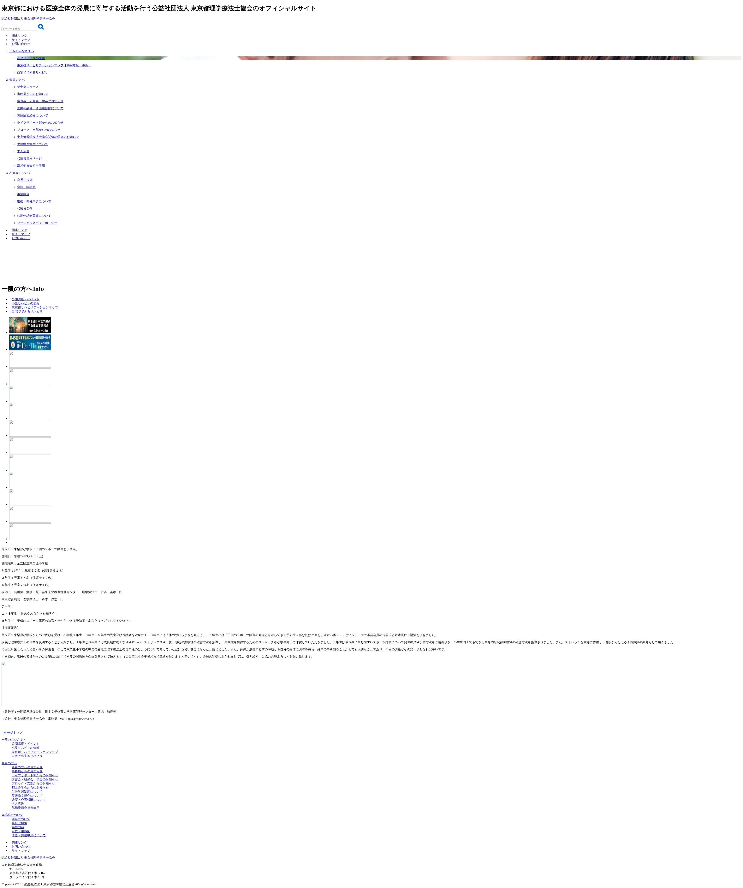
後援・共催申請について (29, 835)
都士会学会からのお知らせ (30, 787)
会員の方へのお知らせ (27, 767)
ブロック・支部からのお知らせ (33, 783)
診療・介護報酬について (29, 799)
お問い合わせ (21, 43)
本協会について (20, 172)
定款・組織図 (21, 831)
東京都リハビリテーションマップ (35, 752)
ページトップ (13, 732)
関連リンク (19, 35)
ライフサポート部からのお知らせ (35, 775)
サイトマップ (21, 39)
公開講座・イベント (25, 743)
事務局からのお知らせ (27, 771)
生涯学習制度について (27, 791)
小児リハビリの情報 (25, 747)
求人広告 (18, 803)
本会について (21, 819)
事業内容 (18, 827)
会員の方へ (9, 763)
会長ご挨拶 (19, 823)
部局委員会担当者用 (25, 807)
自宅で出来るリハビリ (27, 756)
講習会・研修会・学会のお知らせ (35, 779)
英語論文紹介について (27, 795)
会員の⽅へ (17, 79)
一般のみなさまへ (21, 51)
